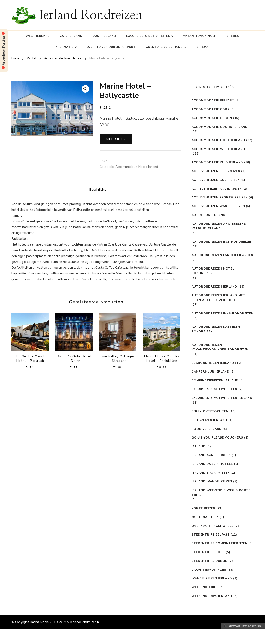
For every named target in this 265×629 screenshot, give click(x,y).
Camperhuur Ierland (210, 372)
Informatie (63, 47)
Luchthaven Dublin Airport (111, 47)
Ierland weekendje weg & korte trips (221, 492)
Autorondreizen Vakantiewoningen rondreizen (220, 347)
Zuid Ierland (71, 36)
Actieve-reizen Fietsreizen (216, 171)
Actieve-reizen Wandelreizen (218, 206)
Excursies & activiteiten (148, 36)
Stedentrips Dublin (210, 561)
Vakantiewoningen (200, 36)
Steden (233, 36)
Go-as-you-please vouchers (217, 438)
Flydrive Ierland (207, 429)
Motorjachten (205, 517)
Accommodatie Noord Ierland (136, 166)
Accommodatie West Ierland (218, 149)
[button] (85, 89)
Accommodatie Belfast (213, 100)
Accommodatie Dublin (212, 118)
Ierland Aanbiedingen (211, 455)
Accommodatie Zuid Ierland (217, 162)
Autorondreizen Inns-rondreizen (222, 313)
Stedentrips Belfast (211, 535)
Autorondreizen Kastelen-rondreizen (216, 329)
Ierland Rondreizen (90, 15)
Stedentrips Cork (208, 552)
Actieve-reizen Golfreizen (216, 180)
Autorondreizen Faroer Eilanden (222, 255)
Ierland (199, 446)
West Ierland (38, 36)
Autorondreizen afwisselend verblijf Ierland (219, 226)
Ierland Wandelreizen (212, 481)
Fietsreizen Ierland (209, 420)
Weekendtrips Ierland (212, 596)
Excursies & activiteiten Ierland (222, 398)
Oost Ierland (104, 36)
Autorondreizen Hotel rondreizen (213, 271)
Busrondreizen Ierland (213, 363)
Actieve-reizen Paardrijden (217, 189)
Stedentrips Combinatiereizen (219, 543)
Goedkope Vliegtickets (166, 47)
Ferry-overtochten (210, 411)
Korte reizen (203, 508)
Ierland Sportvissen (211, 473)
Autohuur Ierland (208, 215)
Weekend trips (205, 587)
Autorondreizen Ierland (214, 287)
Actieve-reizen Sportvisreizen (220, 197)
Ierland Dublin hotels (212, 464)
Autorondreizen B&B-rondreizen (222, 242)
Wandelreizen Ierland (212, 578)
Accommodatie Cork (210, 109)
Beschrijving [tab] (97, 189)
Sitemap (204, 47)
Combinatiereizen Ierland (215, 380)
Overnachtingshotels (213, 526)
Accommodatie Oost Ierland (218, 140)
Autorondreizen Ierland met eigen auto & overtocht (218, 297)
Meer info (115, 139)
